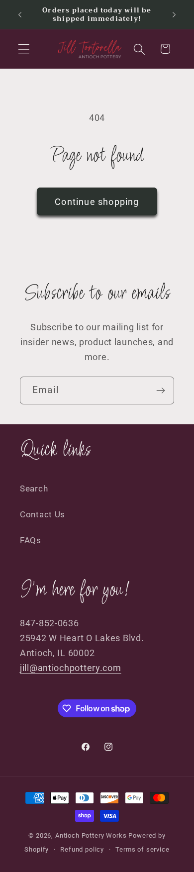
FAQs (30, 540)
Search (34, 488)
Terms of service (142, 849)
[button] (24, 49)
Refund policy (82, 849)
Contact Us (42, 514)
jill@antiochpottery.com (70, 668)
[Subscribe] (160, 390)
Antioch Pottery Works (91, 835)
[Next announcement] (174, 14)
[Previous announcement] (20, 14)
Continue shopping (97, 201)
